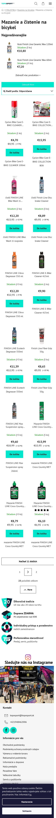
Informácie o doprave (13, 762)
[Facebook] (6, 730)
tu (30, 794)
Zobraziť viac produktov (27, 75)
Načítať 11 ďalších (28, 561)
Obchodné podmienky (14, 744)
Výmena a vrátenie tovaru (15, 753)
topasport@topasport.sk (22, 715)
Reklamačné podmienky (14, 757)
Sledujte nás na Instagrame (29, 662)
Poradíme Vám (10, 770)
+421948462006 (18, 721)
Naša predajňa (10, 766)
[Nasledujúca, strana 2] (28, 572)
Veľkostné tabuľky (11, 775)
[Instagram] (13, 730)
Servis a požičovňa (12, 779)
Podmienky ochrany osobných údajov (21, 749)
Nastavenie (26, 801)
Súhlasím (26, 811)
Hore (29, 589)
